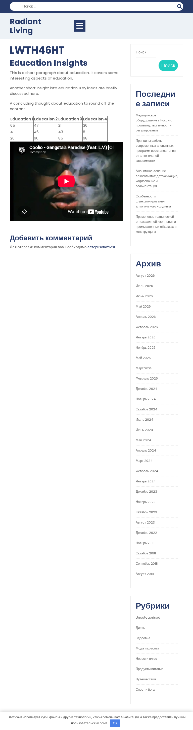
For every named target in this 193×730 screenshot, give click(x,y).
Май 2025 (143, 357)
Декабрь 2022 (146, 532)
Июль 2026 (144, 285)
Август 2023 (145, 522)
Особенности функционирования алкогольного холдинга (153, 201)
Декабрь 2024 (146, 388)
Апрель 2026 (146, 316)
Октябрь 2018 (146, 553)
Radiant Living (25, 26)
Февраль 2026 (147, 327)
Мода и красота (147, 648)
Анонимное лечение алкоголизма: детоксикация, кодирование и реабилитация (157, 178)
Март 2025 (144, 368)
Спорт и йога (145, 689)
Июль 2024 (144, 419)
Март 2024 (144, 460)
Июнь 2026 (144, 296)
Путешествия (146, 679)
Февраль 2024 (147, 471)
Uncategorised (148, 617)
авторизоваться (101, 247)
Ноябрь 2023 (146, 501)
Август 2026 (145, 275)
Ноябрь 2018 (145, 543)
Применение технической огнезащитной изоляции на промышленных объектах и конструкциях (156, 224)
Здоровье (143, 638)
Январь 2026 (146, 337)
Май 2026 (143, 306)
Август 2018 (145, 573)
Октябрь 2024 (146, 409)
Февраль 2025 (147, 378)
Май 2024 (143, 440)
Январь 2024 (146, 481)
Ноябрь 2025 (146, 347)
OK (115, 723)
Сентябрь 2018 (147, 563)
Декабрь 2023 (146, 491)
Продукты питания (149, 669)
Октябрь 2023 (146, 512)
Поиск (180, 6)
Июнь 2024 (144, 429)
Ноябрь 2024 (146, 399)
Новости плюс (146, 658)
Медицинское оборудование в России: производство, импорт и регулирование (154, 123)
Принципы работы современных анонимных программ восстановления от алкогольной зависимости (156, 150)
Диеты (140, 627)
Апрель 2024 (146, 450)
